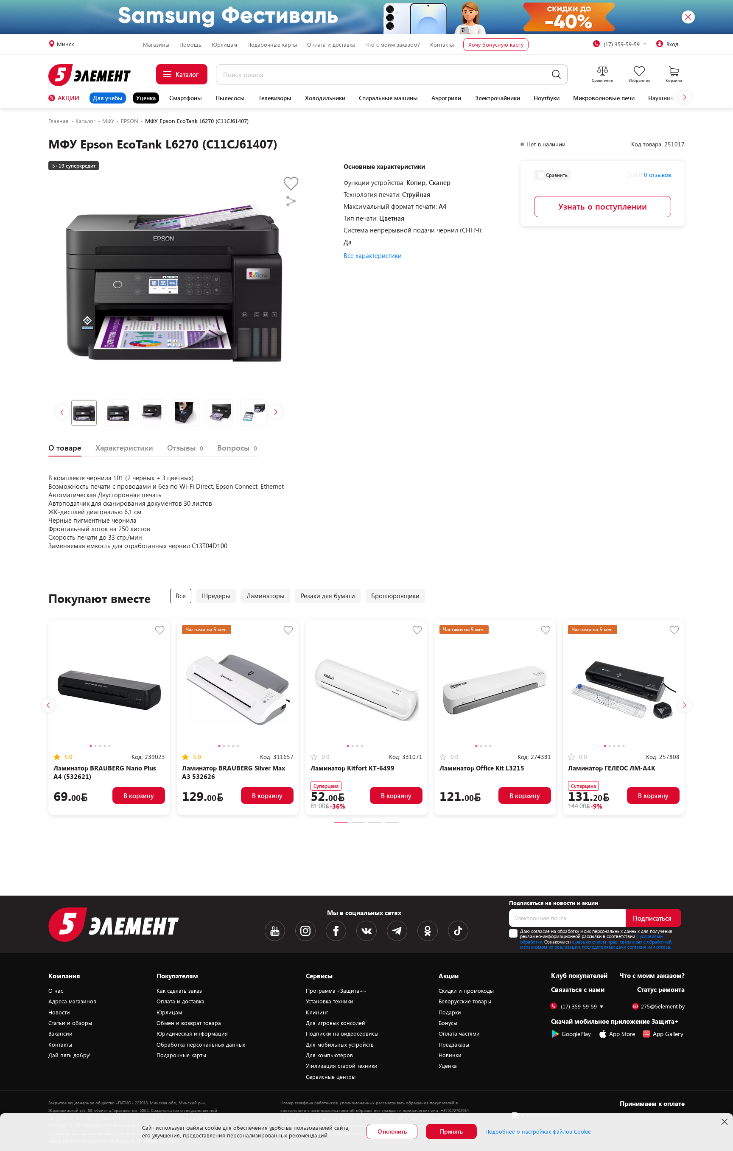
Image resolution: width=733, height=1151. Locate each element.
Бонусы (448, 1023)
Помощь (190, 44)
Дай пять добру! (69, 1055)
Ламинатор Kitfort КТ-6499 (352, 768)
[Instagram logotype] (305, 931)
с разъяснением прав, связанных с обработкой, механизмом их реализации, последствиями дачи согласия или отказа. (596, 944)
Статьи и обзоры (70, 1023)
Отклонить (392, 1131)
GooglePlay (576, 1034)
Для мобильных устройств (340, 1044)
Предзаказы (454, 1044)
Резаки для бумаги (328, 595)
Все (181, 595)
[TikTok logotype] (458, 931)
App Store (622, 1034)
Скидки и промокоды (466, 990)
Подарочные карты (272, 44)
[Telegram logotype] (397, 931)
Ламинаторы (265, 595)
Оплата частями (459, 1033)
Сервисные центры (330, 1077)
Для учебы (108, 98)
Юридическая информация (192, 1033)
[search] (556, 74)
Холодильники (325, 98)
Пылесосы (230, 98)
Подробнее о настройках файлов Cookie (538, 1131)
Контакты (442, 44)
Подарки (450, 1012)
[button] (684, 97)
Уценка (146, 98)
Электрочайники (497, 98)
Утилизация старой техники (342, 1066)
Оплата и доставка (331, 44)
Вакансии (60, 1033)
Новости (59, 1012)
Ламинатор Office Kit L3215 (481, 768)
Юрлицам (224, 44)
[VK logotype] (366, 931)
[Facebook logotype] (336, 931)
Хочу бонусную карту (495, 44)
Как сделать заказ (179, 990)
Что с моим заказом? (392, 44)
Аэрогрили (446, 98)
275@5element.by (663, 1006)
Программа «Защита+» (336, 990)
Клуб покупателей (579, 975)
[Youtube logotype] (275, 931)
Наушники (662, 98)
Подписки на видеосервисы (342, 1033)
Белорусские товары (465, 1001)
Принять (451, 1131)
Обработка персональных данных (201, 1044)
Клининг (317, 1012)
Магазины (156, 44)
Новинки (450, 1055)
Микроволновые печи (604, 98)
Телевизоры (274, 98)
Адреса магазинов (72, 1001)
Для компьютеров (329, 1055)
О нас (55, 990)
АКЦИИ (68, 98)
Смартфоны (185, 98)
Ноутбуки (547, 98)
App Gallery (668, 1034)
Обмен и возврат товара (189, 1023)
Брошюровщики (395, 595)
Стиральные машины (388, 98)
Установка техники (329, 1001)
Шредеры (216, 595)
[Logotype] (94, 75)
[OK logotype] (427, 931)
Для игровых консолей (335, 1023)
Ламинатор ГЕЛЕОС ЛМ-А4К (611, 768)
